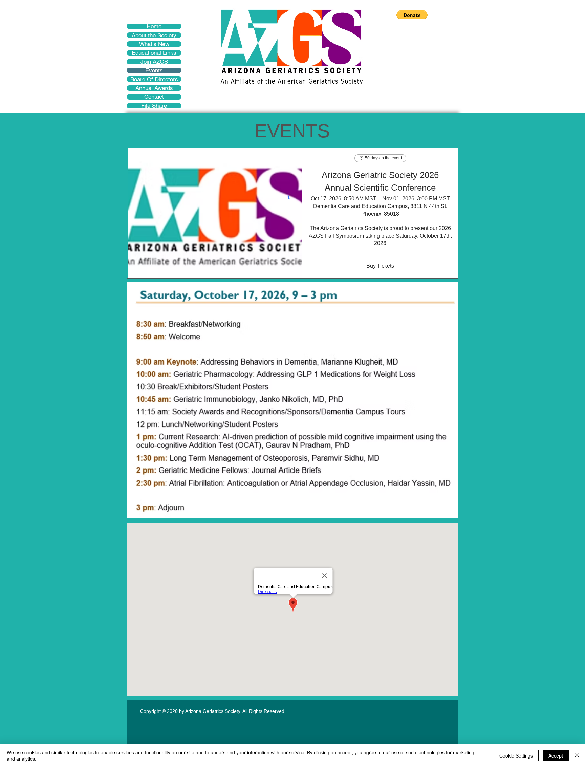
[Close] (577, 755)
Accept (555, 755)
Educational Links (154, 53)
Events (154, 70)
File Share (154, 105)
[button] (412, 14)
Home (154, 26)
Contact (154, 97)
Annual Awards (154, 88)
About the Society (154, 35)
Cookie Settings (516, 755)
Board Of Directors (154, 79)
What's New (154, 44)
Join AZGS (154, 61)
